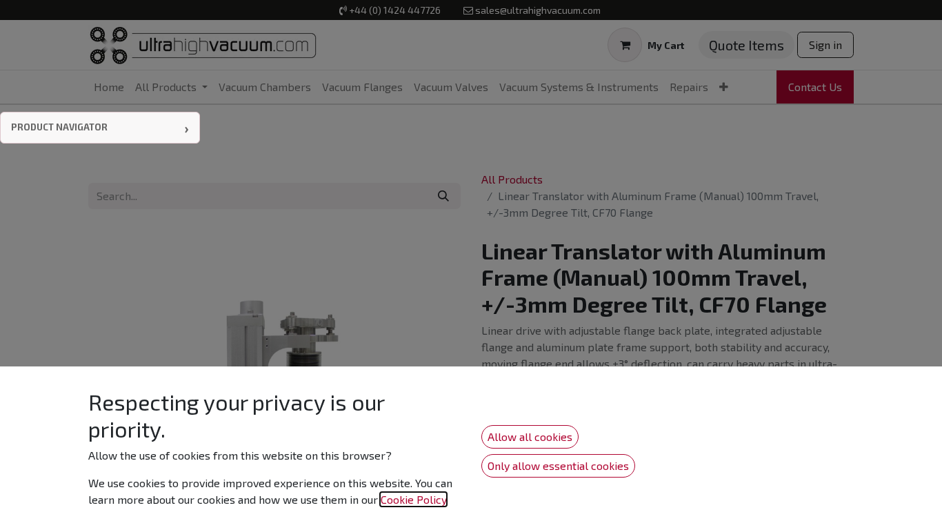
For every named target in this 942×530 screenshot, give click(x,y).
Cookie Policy (413, 499)
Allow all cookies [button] (530, 436)
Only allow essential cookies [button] (558, 465)
